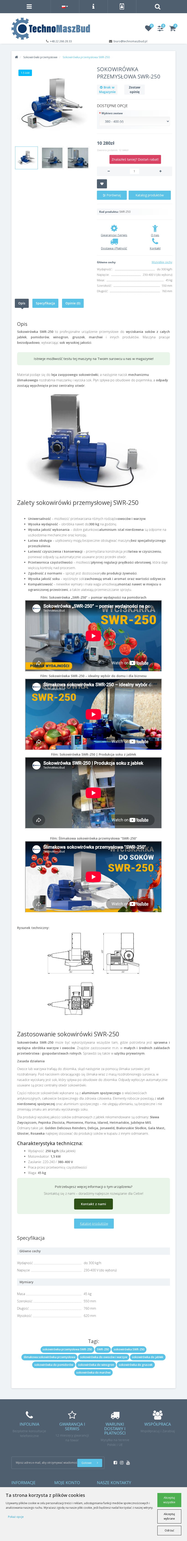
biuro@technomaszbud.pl (130, 41)
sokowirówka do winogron (96, 1365)
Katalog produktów (149, 195)
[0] (148, 30)
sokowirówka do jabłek (147, 1357)
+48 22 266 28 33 (61, 41)
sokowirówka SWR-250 (129, 1349)
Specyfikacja (45, 303)
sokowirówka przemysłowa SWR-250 (67, 1349)
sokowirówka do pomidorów (53, 1365)
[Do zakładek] (102, 183)
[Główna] (16, 57)
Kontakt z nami (93, 1204)
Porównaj (113, 195)
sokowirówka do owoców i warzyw (103, 1357)
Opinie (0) (72, 303)
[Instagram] (120, 1461)
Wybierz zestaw (112, 113)
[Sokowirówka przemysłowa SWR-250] (52, 104)
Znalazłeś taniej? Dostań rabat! (135, 159)
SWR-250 (103, 1349)
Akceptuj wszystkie (169, 1500)
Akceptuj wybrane (169, 1516)
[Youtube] (127, 1461)
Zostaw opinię (134, 89)
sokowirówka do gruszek (136, 1365)
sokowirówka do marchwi (93, 1372)
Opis (21, 303)
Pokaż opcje (16, 1517)
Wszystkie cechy (162, 262)
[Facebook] (114, 1461)
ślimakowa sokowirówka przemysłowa (49, 1357)
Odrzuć (169, 1530)
